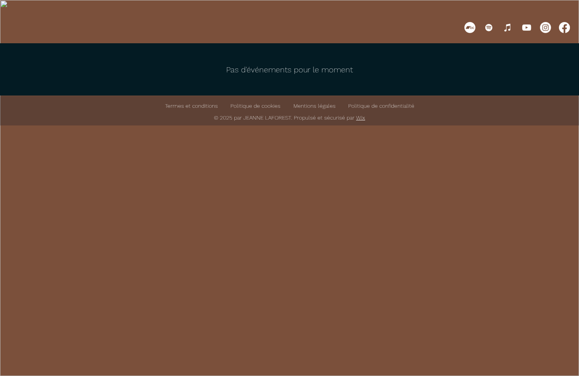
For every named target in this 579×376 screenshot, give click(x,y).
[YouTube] (526, 27)
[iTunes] (507, 27)
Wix (360, 117)
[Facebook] (564, 27)
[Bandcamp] (469, 27)
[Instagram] (545, 27)
